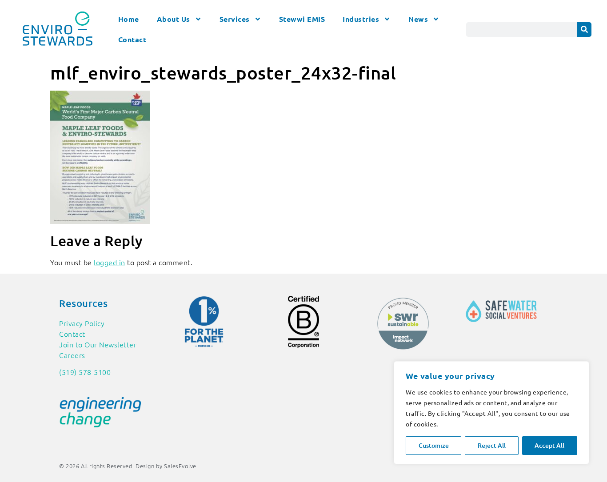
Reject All (492, 445)
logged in (109, 262)
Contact (132, 39)
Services (235, 19)
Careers (72, 355)
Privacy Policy (81, 323)
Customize (434, 445)
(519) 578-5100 (85, 372)
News (418, 19)
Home (128, 19)
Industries (361, 19)
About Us (173, 19)
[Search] (584, 29)
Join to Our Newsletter (97, 344)
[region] (491, 412)
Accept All (549, 445)
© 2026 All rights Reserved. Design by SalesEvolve (127, 466)
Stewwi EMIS (302, 19)
